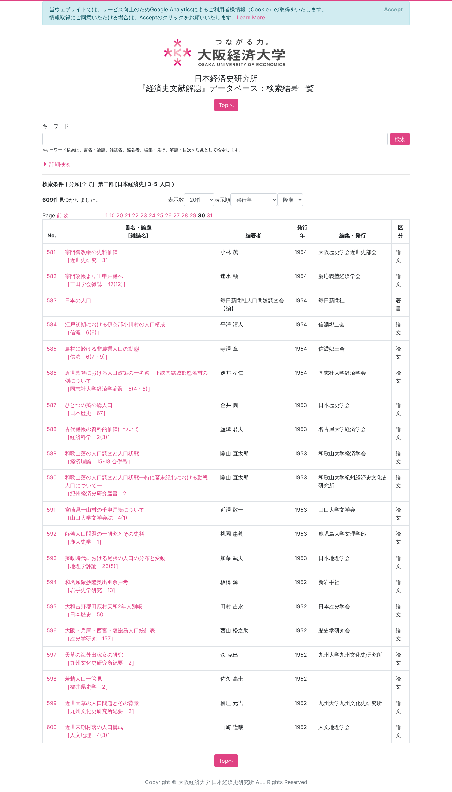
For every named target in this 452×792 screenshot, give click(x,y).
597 (51, 654)
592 (52, 533)
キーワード (55, 126)
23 (143, 215)
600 (52, 727)
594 (52, 582)
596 (52, 630)
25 (160, 215)
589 (52, 453)
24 (152, 215)
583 (52, 300)
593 (52, 558)
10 (112, 215)
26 (168, 215)
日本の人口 (78, 300)
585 (52, 348)
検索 (400, 139)
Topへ (226, 105)
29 (193, 215)
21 (127, 215)
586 (52, 373)
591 (51, 509)
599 (52, 703)
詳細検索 (59, 164)
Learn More (251, 17)
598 (52, 678)
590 (52, 477)
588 (52, 429)
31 (209, 215)
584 (52, 324)
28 (184, 215)
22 (135, 215)
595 (52, 606)
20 (119, 215)
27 (176, 215)
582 (52, 276)
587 (51, 405)
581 (51, 252)
